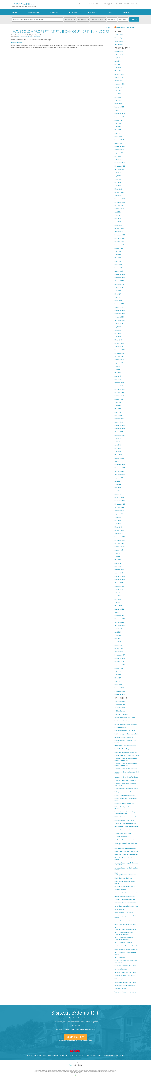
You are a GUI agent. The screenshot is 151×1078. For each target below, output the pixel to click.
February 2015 (119, 458)
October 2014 (119, 471)
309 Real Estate (120, 711)
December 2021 (120, 199)
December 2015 (120, 425)
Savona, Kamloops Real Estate (124, 921)
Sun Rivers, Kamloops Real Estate (125, 972)
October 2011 (119, 583)
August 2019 (119, 287)
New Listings (119, 38)
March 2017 (118, 379)
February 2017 (119, 382)
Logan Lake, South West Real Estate (126, 851)
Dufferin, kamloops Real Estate (124, 803)
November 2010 (120, 619)
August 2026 (119, 54)
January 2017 (119, 386)
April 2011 (118, 602)
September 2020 (120, 245)
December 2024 (120, 113)
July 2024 (118, 123)
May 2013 (118, 520)
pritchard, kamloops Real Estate (125, 896)
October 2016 (119, 392)
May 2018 (118, 333)
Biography (73, 12)
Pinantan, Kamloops (121, 889)
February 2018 (119, 343)
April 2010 (118, 642)
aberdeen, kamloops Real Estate (125, 717)
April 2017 (118, 376)
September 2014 (120, 474)
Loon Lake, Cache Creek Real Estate (126, 854)
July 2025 (118, 90)
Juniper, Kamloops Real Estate (124, 830)
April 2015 (118, 451)
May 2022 (118, 182)
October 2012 (119, 543)
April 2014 (118, 491)
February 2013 (119, 530)
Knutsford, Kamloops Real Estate (125, 840)
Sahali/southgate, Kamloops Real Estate (29, 37)
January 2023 (119, 159)
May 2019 (118, 294)
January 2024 (119, 143)
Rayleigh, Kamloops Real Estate (125, 899)
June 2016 (118, 405)
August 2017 (119, 363)
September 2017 (120, 359)
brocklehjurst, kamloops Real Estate (126, 745)
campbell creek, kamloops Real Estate (126, 777)
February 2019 (119, 304)
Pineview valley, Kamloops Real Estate (127, 893)
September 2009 (120, 665)
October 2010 (119, 622)
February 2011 (119, 609)
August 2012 (119, 550)
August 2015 (119, 438)
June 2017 (118, 369)
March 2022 (118, 189)
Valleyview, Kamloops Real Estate (125, 982)
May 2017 (118, 373)
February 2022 (119, 192)
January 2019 (119, 307)
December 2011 (120, 576)
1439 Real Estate (120, 708)
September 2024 (120, 117)
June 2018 (118, 330)
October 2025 (119, 81)
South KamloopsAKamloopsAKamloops (125, 928)
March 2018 (118, 340)
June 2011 (118, 596)
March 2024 (118, 136)
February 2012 (119, 569)
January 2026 (119, 77)
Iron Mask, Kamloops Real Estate (125, 823)
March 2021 (118, 225)
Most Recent (119, 51)
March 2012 (118, 566)
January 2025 (119, 110)
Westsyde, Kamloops (121, 988)
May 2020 (118, 258)
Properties (54, 12)
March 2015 (118, 455)
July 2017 (118, 366)
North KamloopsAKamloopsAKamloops (125, 874)
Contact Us (92, 12)
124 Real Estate (120, 704)
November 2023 (120, 146)
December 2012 (120, 537)
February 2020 (119, 268)
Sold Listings (119, 44)
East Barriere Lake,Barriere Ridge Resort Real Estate (125, 812)
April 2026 (118, 67)
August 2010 (119, 629)
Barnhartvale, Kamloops (122, 721)
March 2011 (118, 606)
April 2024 (118, 133)
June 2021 (118, 215)
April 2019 (118, 297)
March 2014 (118, 494)
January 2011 (119, 612)
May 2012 (118, 560)
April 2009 (118, 681)
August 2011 (119, 589)
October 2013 (119, 507)
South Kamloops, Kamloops (123, 942)
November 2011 (120, 579)
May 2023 (118, 156)
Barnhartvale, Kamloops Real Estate (126, 724)
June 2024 (118, 126)
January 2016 (119, 422)
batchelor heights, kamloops (124, 737)
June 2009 (118, 674)
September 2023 (120, 149)
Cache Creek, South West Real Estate (127, 755)
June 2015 (118, 445)
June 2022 (118, 179)
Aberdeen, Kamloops (121, 714)
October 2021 (119, 205)
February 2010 (119, 648)
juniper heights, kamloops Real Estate (127, 826)
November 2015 (120, 428)
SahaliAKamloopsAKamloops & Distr (126, 906)
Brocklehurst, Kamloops (122, 749)
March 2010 (118, 645)
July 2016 (118, 402)
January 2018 (119, 346)
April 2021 (118, 222)
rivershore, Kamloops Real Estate (125, 903)
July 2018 (118, 327)
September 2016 (120, 396)
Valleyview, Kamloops (121, 979)
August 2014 (119, 478)
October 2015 (119, 432)
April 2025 (118, 100)
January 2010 (119, 652)
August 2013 (119, 514)
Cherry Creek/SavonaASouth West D (126, 788)
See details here (16, 42)
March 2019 (118, 300)
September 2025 (120, 84)
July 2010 (118, 632)
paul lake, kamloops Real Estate (124, 886)
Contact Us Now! (75, 1037)
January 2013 (119, 533)
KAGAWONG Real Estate (123, 833)
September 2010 (120, 625)
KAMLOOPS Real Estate (122, 836)
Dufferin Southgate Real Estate (125, 795)
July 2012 (118, 553)
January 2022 (119, 195)
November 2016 (120, 389)
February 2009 (119, 688)
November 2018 (120, 314)
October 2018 (119, 317)
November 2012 (120, 540)
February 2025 (119, 107)
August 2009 (119, 668)
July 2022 (118, 176)
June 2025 (118, 94)
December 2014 (120, 464)
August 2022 (119, 172)
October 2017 (119, 356)
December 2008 (120, 691)
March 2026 (118, 71)
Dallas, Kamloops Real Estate (124, 792)
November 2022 (120, 166)
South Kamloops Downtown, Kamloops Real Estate (124, 938)
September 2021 (120, 209)
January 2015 (119, 461)
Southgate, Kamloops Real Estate (125, 966)
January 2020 (119, 271)
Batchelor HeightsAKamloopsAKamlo (127, 734)
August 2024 (119, 120)
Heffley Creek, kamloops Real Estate (126, 817)
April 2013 (118, 524)
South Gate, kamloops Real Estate (125, 924)
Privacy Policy (33, 12)
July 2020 (118, 251)
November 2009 (120, 658)
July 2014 (118, 481)
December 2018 (120, 310)
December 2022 (120, 163)
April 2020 (118, 261)
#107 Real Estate (120, 701)
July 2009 (118, 671)
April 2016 (118, 412)
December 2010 (120, 615)
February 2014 (119, 497)
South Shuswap (120, 957)
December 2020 (120, 235)
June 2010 (118, 635)
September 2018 (120, 320)
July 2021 (118, 212)
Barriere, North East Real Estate (125, 730)
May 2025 (118, 97)
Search (134, 19)
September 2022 (120, 169)
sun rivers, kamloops (121, 969)
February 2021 (119, 228)
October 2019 (119, 281)
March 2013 (118, 527)
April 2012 (118, 563)
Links (110, 12)
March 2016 (118, 415)
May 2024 (118, 130)
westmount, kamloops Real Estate (125, 985)
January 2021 (119, 231)
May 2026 (118, 64)
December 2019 (120, 274)
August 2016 (119, 399)
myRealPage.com (75, 1065)
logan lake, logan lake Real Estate (125, 848)
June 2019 (118, 291)
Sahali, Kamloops (120, 909)
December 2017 (120, 350)
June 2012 (118, 556)
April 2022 (118, 186)
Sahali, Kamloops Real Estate (124, 912)
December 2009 (120, 655)
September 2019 (120, 284)
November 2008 (120, 694)
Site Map (126, 12)
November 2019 (120, 277)
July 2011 (118, 592)
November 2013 (120, 504)
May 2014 (118, 487)
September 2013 (120, 510)
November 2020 (120, 238)
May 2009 (118, 678)
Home (14, 12)
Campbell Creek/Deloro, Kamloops (126, 780)
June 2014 (118, 484)
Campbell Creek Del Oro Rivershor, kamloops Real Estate (126, 759)
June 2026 (118, 61)
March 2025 (118, 103)
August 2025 (119, 87)
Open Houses (119, 41)
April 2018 (118, 336)
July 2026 (118, 58)
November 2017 (120, 353)
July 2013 (118, 517)
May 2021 (118, 218)
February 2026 (119, 74)
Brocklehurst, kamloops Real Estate (126, 752)
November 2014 (120, 468)
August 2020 (119, 248)
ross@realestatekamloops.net (121, 3)
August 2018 (119, 323)
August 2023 (119, 153)
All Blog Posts (119, 34)
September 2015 (120, 435)
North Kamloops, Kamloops (123, 878)
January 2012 (119, 573)
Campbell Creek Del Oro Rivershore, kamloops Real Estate (126, 764)
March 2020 (118, 264)
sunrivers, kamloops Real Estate (125, 975)
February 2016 (119, 419)
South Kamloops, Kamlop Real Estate (126, 949)
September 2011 (120, 586)
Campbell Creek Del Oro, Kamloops (126, 769)
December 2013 (120, 501)
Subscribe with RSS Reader (125, 27)
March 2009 (118, 684)
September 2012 (120, 547)
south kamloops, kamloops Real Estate (127, 946)
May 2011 (118, 599)
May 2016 (118, 409)
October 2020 (119, 241)
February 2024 (119, 140)
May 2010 (118, 638)
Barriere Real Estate (121, 727)
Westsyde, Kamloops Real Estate (125, 992)
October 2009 (119, 661)
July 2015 (118, 442)
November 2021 (120, 202)
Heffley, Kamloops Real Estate (124, 820)
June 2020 (118, 254)
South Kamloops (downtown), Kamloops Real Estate (124, 933)
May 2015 (118, 448)
